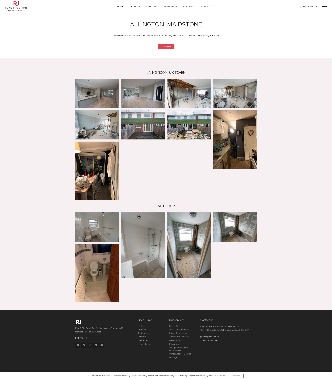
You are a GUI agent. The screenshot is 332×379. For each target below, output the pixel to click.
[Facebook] (77, 345)
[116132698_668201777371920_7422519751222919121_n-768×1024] (235, 139)
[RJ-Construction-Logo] (16, 6)
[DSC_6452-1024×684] (143, 124)
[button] (324, 6)
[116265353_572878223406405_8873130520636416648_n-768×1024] (97, 273)
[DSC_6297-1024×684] (189, 93)
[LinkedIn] (95, 345)
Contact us (143, 340)
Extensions (174, 326)
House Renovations (178, 333)
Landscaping (175, 340)
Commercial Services (179, 336)
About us (142, 329)
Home (140, 326)
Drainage (173, 357)
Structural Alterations (179, 329)
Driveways (174, 344)
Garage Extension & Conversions (178, 348)
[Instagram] (89, 345)
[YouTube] (101, 345)
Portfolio (142, 336)
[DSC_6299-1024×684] (235, 93)
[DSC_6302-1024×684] (97, 124)
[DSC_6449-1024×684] (97, 93)
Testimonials (144, 333)
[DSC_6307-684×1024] (189, 245)
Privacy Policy (144, 344)
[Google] (83, 345)
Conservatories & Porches (181, 354)
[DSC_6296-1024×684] (189, 124)
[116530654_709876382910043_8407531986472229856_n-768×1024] (97, 171)
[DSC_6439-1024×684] (143, 93)
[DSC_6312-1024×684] (235, 227)
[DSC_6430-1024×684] (97, 227)
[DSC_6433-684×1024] (143, 245)
